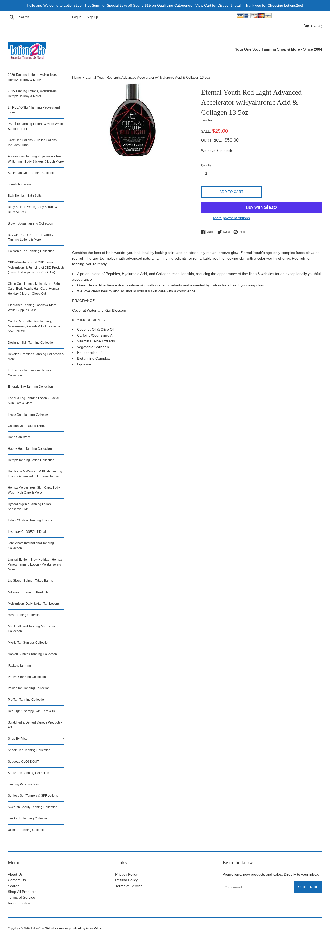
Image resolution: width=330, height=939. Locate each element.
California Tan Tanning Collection (31, 251)
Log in (76, 17)
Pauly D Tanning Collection (27, 677)
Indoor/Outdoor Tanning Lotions (30, 520)
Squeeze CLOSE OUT (23, 761)
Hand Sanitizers (19, 437)
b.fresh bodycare (19, 184)
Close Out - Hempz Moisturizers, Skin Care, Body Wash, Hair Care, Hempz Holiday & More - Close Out (34, 288)
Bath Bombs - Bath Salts (25, 195)
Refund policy (19, 903)
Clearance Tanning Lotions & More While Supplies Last (32, 307)
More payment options (231, 218)
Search (13, 886)
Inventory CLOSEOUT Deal (27, 532)
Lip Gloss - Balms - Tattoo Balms (30, 581)
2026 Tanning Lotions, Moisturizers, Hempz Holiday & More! (32, 77)
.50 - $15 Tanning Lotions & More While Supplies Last (35, 126)
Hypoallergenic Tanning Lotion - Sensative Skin (30, 506)
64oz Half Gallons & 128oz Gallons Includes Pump (32, 142)
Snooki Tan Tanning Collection (29, 750)
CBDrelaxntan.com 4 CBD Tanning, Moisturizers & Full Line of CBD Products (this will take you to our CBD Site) (36, 267)
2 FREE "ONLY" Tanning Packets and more (34, 110)
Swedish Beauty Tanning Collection (32, 807)
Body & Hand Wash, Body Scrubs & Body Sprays (32, 209)
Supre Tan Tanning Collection (28, 773)
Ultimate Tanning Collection (27, 830)
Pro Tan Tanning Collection (27, 699)
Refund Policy (126, 880)
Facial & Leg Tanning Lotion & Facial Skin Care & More (33, 400)
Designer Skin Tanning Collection (31, 342)
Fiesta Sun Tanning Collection (29, 414)
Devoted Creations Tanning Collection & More (36, 356)
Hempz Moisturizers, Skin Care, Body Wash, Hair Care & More (34, 490)
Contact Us (17, 880)
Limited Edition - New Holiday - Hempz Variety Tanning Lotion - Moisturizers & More (35, 564)
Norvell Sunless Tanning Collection (32, 654)
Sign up (92, 17)
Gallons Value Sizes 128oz (26, 426)
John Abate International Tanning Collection (31, 545)
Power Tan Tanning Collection (29, 688)
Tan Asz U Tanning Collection (28, 818)
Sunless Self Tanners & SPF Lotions (33, 795)
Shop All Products (22, 892)
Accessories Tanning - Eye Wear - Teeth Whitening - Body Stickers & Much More (36, 159)
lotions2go (37, 928)
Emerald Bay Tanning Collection (30, 386)
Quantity (206, 165)
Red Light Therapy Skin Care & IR (31, 711)
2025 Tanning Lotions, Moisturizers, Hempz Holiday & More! (32, 93)
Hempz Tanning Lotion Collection (31, 460)
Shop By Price (36, 739)
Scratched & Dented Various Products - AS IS (35, 725)
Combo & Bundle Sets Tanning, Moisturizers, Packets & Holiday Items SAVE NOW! (34, 326)
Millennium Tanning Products (28, 592)
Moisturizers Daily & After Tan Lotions (34, 603)
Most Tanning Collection (25, 615)
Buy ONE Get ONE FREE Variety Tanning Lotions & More (30, 237)
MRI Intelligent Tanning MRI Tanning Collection (33, 629)
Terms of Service (21, 897)
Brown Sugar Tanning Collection (30, 223)
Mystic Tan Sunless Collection (29, 642)
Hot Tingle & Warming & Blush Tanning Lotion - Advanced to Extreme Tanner (35, 474)
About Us (15, 874)
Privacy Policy (126, 874)
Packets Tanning (19, 665)
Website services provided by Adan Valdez (74, 928)
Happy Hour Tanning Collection (30, 449)
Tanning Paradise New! (24, 784)
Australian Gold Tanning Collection (32, 173)
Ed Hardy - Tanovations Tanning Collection (30, 373)
